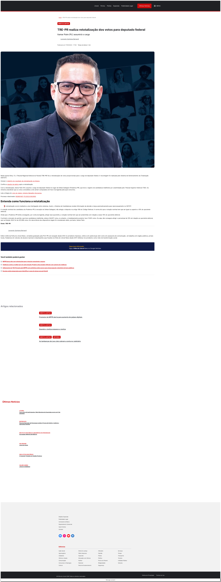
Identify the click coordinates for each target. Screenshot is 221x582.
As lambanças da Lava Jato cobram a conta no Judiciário (60, 341)
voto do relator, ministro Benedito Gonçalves (27, 193)
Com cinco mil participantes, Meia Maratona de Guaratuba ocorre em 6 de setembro (39, 413)
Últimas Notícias (144, 6)
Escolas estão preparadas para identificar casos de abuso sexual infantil (25, 271)
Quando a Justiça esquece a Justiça (52, 329)
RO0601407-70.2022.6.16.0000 (26, 196)
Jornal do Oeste (23, 445)
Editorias (57, 337)
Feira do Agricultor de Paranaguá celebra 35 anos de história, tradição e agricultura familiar (39, 423)
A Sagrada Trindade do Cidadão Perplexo (30, 456)
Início (60, 17)
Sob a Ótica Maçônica (26, 454)
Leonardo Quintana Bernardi (70, 39)
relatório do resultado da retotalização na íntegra (23, 181)
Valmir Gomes (23, 465)
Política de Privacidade (148, 575)
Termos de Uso (160, 575)
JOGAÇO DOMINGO (24, 466)
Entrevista (22, 421)
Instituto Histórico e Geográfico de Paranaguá (34, 432)
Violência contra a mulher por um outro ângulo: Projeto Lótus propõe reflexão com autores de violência (35, 265)
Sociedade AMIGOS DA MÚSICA (28, 434)
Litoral (21, 410)
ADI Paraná (22, 443)
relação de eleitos (13, 184)
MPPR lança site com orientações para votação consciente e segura (24, 261)
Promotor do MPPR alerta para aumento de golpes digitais (61, 317)
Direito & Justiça (63, 23)
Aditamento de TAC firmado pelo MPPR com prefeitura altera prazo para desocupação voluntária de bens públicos (38, 268)
